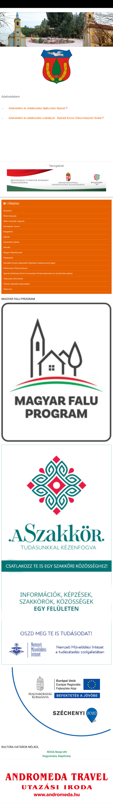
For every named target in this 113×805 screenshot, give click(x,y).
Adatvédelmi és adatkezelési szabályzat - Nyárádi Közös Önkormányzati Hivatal (55, 118)
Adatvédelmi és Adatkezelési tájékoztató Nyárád (37, 108)
